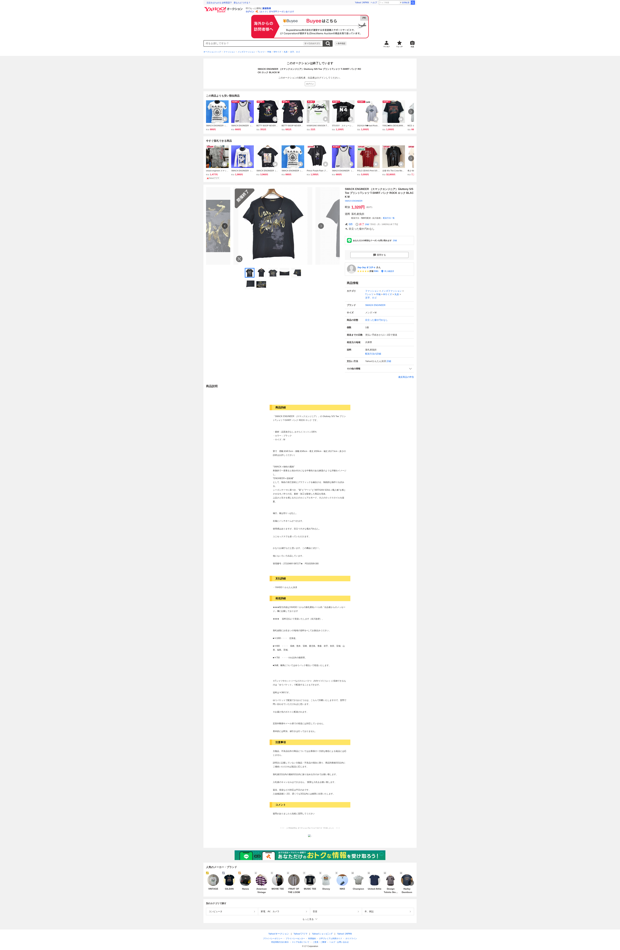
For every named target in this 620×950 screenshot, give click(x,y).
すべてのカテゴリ (312, 43)
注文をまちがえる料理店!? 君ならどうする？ (228, 2)
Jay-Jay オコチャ (366, 267)
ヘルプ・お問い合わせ (339, 942)
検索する (328, 43)
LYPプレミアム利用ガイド (330, 938)
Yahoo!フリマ (300, 933)
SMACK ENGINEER (353, 201)
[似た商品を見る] (239, 259)
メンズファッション (246, 52)
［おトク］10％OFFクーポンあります (276, 11)
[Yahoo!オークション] (223, 8)
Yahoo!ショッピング (322, 933)
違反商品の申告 (406, 377)
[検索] (413, 2)
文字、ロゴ (295, 52)
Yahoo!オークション (278, 933)
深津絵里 (406, 2)
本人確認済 (389, 271)
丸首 (286, 52)
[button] (379, 368)
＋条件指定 (341, 43)
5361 (376, 271)
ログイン (250, 11)
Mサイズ (277, 52)
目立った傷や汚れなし (376, 320)
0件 (351, 224)
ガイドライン (351, 938)
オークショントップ (212, 52)
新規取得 (267, 8)
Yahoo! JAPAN (362, 2)
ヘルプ (374, 2)
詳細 (367, 224)
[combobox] (253, 43)
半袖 (269, 52)
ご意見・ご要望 (319, 942)
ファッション (229, 52)
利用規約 (312, 938)
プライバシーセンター (295, 938)
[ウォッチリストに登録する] (224, 119)
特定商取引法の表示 (280, 942)
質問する (381, 255)
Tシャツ (261, 52)
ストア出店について (300, 942)
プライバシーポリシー (272, 938)
